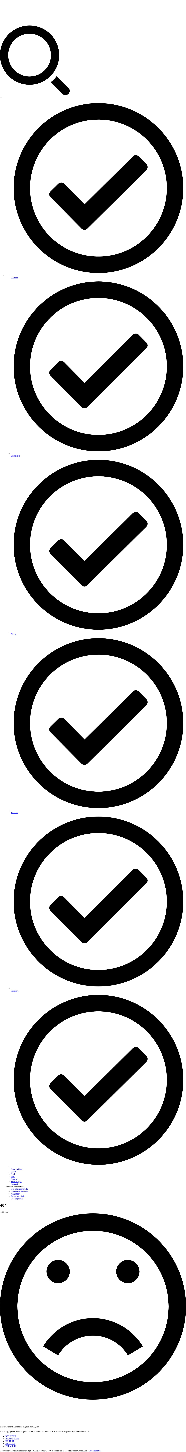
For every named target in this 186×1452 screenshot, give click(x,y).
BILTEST (9, 1441)
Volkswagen (16, 1181)
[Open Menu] (1, 97)
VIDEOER (10, 1443)
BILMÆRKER (12, 1439)
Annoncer (15, 1194)
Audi (13, 1174)
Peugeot (14, 1184)
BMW (13, 1172)
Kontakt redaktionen (19, 1191)
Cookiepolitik (17, 1199)
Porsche (14, 1179)
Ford (13, 1176)
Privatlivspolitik (17, 1196)
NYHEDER (10, 1436)
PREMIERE (10, 1446)
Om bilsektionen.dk (19, 1189)
